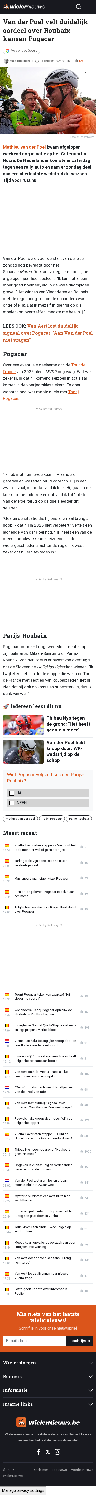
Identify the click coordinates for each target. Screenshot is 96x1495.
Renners (12, 1376)
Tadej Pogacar (52, 818)
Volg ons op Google (24, 50)
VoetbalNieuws (82, 1470)
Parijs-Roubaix (79, 818)
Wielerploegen (19, 1363)
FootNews (59, 1470)
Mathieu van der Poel (24, 147)
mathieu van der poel (20, 818)
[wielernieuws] (48, 1422)
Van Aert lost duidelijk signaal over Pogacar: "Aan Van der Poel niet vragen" (48, 333)
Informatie (15, 1390)
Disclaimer (40, 1470)
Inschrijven (79, 1340)
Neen (22, 803)
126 (81, 61)
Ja (19, 793)
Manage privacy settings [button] (23, 1490)
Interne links (18, 1404)
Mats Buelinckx (20, 61)
